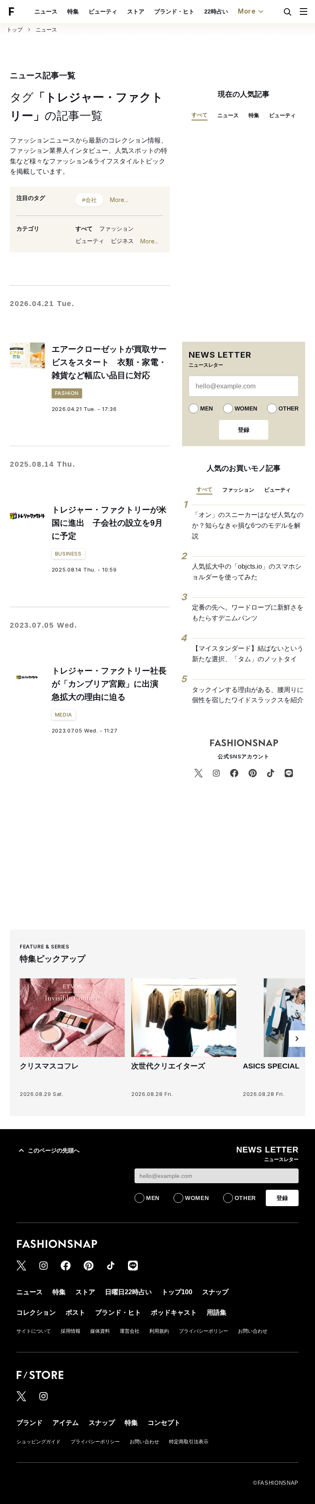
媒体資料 (100, 1331)
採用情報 (70, 1331)
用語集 (216, 1312)
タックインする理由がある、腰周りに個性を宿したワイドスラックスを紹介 (248, 695)
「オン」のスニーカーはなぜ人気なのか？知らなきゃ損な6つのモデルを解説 (248, 525)
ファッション (116, 228)
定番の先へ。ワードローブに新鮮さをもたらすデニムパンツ (248, 613)
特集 (73, 11)
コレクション (36, 1312)
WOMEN (246, 408)
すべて (84, 228)
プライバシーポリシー (203, 1331)
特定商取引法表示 (188, 1442)
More (247, 11)
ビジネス (122, 241)
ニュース (45, 11)
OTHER (288, 408)
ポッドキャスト (174, 1312)
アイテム (65, 1422)
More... (119, 199)
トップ (15, 29)
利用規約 (159, 1331)
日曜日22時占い (128, 1291)
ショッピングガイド (38, 1442)
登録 (243, 429)
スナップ (215, 1291)
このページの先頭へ (54, 1150)
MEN (206, 408)
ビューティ (103, 11)
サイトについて (33, 1331)
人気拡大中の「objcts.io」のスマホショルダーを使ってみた (246, 572)
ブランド (29, 1422)
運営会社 (129, 1331)
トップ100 (177, 1291)
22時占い (216, 11)
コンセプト (164, 1422)
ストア (135, 11)
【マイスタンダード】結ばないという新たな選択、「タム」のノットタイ (248, 653)
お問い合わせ (252, 1331)
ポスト (75, 1312)
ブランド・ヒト (174, 11)
